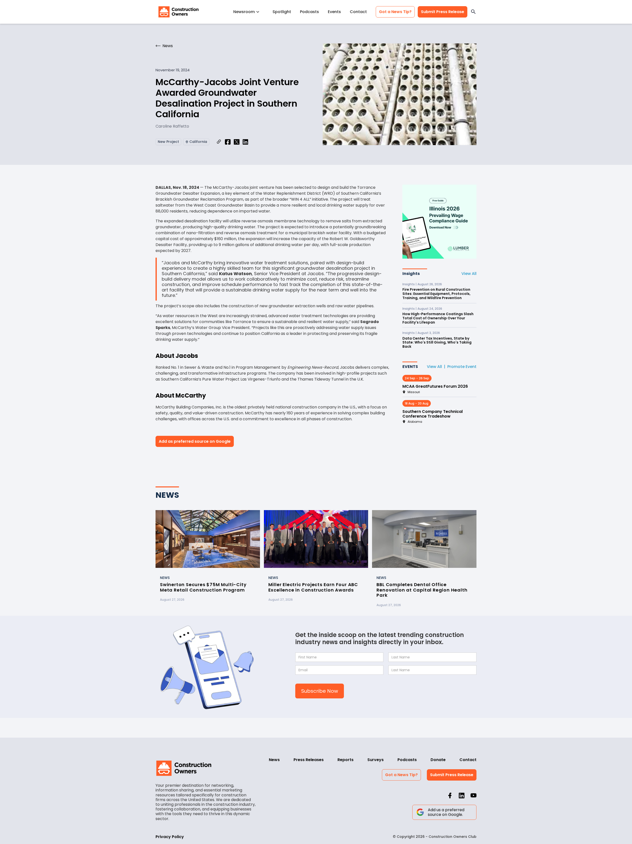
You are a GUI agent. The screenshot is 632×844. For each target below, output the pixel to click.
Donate (438, 759)
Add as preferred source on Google (195, 441)
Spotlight (282, 11)
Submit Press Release (442, 12)
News (274, 759)
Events (334, 11)
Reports (345, 759)
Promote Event (461, 366)
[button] (248, 11)
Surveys (375, 759)
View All (468, 273)
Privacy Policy (170, 836)
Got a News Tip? (395, 12)
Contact (358, 11)
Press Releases (309, 759)
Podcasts (309, 11)
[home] (178, 12)
